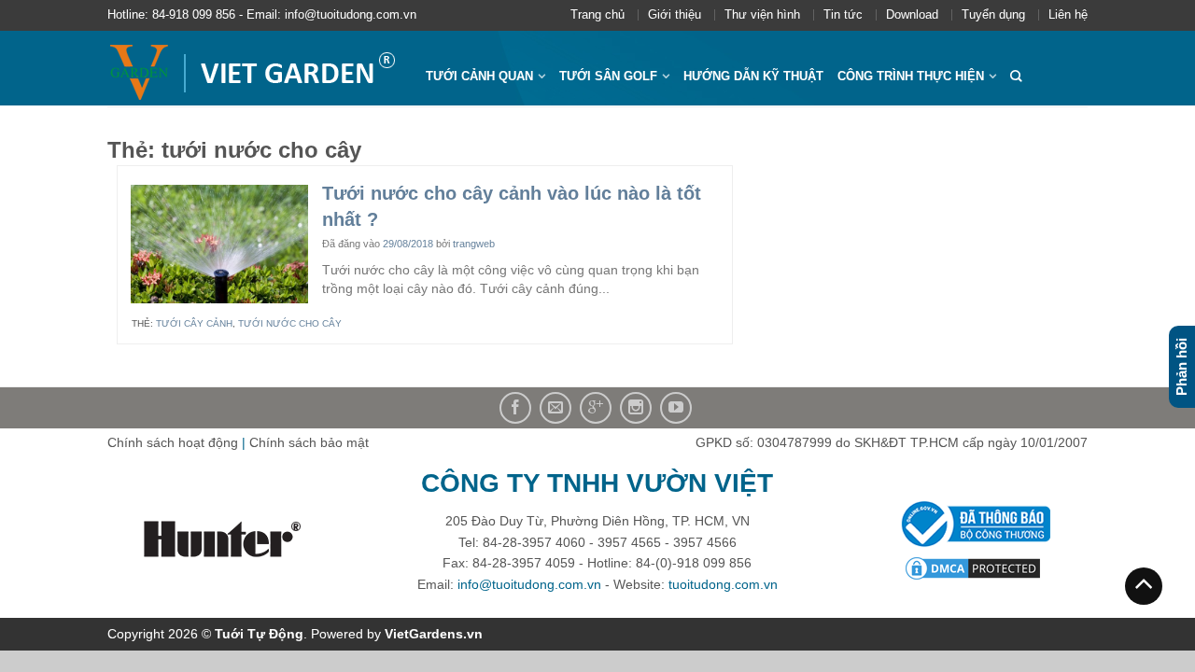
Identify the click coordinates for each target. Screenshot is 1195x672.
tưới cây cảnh (194, 323)
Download (912, 14)
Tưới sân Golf (608, 76)
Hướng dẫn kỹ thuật (753, 76)
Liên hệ (1068, 14)
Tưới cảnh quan (479, 76)
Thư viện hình (762, 14)
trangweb (474, 243)
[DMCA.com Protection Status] (973, 567)
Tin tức (843, 14)
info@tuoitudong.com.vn (529, 584)
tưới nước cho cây (290, 323)
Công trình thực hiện (910, 76)
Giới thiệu (674, 14)
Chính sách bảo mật (309, 442)
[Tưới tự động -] (252, 68)
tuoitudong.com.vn (723, 584)
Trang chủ (597, 14)
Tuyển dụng (993, 14)
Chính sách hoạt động (172, 442)
